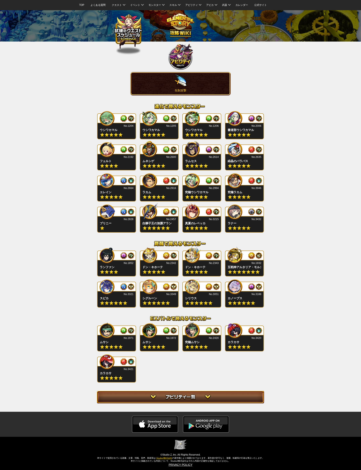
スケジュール (128, 31)
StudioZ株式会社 (164, 458)
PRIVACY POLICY (180, 464)
